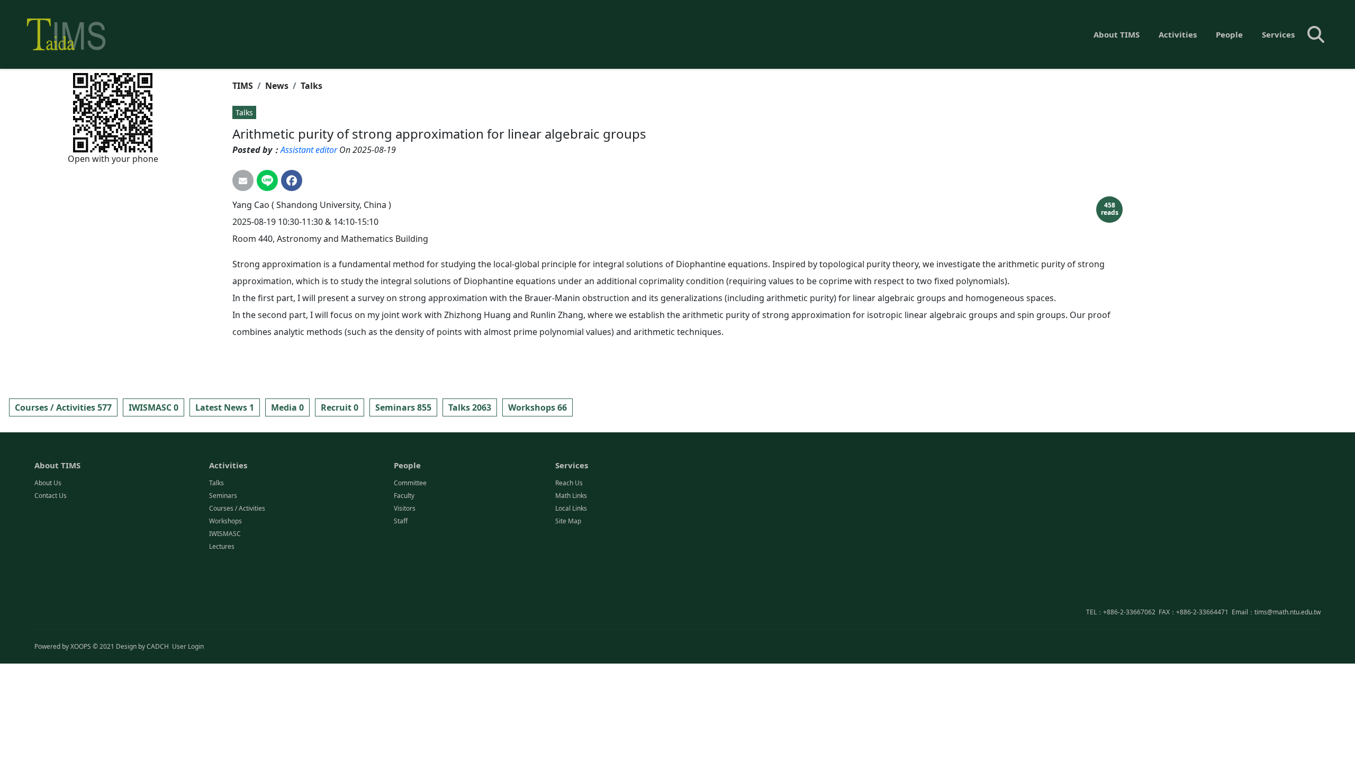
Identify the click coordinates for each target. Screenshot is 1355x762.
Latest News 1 (224, 407)
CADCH (158, 646)
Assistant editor (309, 150)
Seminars (223, 495)
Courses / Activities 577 (63, 407)
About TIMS (1117, 34)
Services (1278, 34)
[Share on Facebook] (291, 180)
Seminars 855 (403, 407)
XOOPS (80, 646)
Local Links (571, 508)
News (276, 86)
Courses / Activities (237, 508)
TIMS (242, 86)
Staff (401, 520)
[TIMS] (66, 34)
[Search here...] (1316, 34)
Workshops (225, 520)
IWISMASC (225, 533)
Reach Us (569, 482)
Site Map (568, 520)
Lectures (221, 546)
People (1229, 34)
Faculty (404, 495)
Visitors (404, 508)
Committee (410, 482)
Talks (311, 86)
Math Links (571, 495)
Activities (1178, 34)
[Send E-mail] (243, 180)
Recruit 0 (339, 407)
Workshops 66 (537, 407)
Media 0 (287, 407)
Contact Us (50, 495)
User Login (188, 646)
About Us (47, 482)
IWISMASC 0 (153, 407)
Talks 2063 (469, 407)
